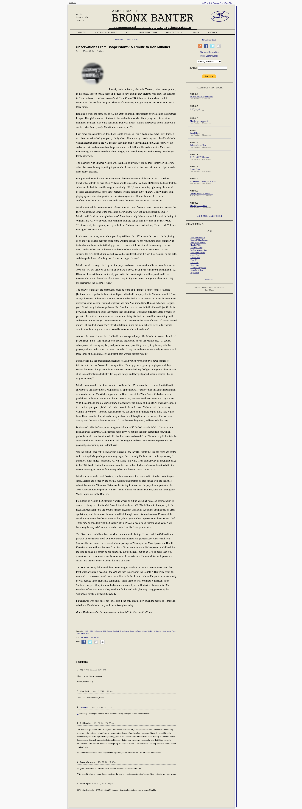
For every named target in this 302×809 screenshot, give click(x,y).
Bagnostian (194, 272)
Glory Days (195, 169)
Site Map (204, 52)
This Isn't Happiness (198, 267)
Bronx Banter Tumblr (209, 56)
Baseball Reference (197, 237)
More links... (209, 279)
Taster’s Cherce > (133, 39)
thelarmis (84, 707)
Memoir (212, 32)
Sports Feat (194, 255)
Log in (205, 40)
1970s (91, 631)
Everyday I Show (197, 270)
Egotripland (194, 265)
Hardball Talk (195, 245)
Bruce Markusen (135, 631)
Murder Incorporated (199, 120)
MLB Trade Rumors (198, 242)
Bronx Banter (124, 631)
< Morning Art (118, 39)
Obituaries (157, 631)
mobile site (72, 3)
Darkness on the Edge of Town (203, 181)
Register (212, 40)
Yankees (81, 32)
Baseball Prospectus (197, 252)
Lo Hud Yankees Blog (198, 250)
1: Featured (98, 631)
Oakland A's (95, 637)
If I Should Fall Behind (200, 157)
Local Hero (195, 132)
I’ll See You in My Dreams (201, 96)
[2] (78, 713)
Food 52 (193, 260)
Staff (196, 32)
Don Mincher (85, 637)
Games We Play (175, 32)
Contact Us (213, 52)
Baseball (116, 631)
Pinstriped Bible (196, 247)
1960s (86, 631)
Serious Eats (195, 257)
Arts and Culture (106, 32)
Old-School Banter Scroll (209, 215)
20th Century (107, 631)
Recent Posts (203, 88)
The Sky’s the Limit (198, 205)
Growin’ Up (195, 108)
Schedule (217, 88)
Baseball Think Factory (199, 240)
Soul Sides (194, 262)
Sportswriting (148, 32)
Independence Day (198, 145)
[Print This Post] (102, 643)
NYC (128, 32)
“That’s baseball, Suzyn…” (201, 193)
